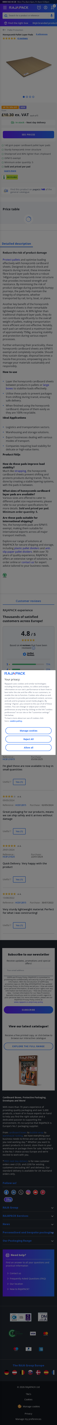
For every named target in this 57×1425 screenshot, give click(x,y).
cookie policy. (16, 721)
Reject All (28, 739)
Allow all (28, 747)
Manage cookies (28, 730)
